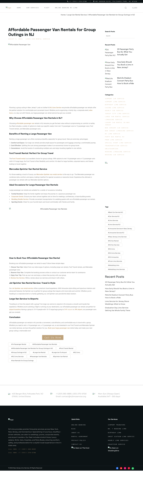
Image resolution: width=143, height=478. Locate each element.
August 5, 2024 (15, 39)
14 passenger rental (19, 344)
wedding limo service (117, 269)
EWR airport (68, 309)
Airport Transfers (116, 425)
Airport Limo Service (115, 101)
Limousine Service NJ (116, 233)
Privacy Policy (79, 440)
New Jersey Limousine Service (119, 130)
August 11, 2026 (125, 70)
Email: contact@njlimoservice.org (71, 396)
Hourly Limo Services (118, 440)
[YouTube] (121, 468)
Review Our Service (18, 278)
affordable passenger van (25, 123)
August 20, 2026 (125, 57)
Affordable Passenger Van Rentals (45, 344)
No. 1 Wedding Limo (117, 428)
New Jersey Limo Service (118, 237)
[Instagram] (125, 468)
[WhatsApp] (133, 468)
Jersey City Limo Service (117, 113)
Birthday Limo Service (116, 104)
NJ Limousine (114, 257)
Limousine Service (113, 119)
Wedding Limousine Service (118, 151)
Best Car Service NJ (116, 212)
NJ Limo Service (18, 356)
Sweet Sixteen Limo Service (121, 436)
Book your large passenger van (59, 328)
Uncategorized (111, 148)
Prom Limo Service (113, 140)
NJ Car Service (114, 245)
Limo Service (113, 220)
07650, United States (21, 396)
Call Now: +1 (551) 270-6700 (22, 452)
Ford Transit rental (18, 159)
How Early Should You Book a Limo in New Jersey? (125, 64)
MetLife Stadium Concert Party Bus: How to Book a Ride (125, 80)
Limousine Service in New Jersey (120, 228)
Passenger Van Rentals (39, 356)
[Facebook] (117, 468)
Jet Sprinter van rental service (22, 288)
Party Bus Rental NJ (115, 137)
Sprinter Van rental (61, 356)
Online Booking (79, 425)
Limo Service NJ (114, 224)
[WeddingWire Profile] (117, 449)
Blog (74, 428)
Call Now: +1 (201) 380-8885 (22, 449)
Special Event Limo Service (118, 143)
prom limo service (115, 261)
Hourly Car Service (114, 110)
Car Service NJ (114, 216)
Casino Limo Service (115, 107)
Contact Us (77, 444)
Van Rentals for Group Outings (23, 360)
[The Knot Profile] (81, 448)
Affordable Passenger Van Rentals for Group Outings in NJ (32, 348)
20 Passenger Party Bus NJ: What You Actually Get (125, 52)
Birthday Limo (114, 432)
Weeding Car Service (115, 154)
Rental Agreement (80, 436)
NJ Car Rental (114, 241)
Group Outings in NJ (19, 352)
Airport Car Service (115, 98)
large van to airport (60, 352)
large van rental (39, 352)
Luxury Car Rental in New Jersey (117, 124)
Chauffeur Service (116, 444)
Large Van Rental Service (77, 15)
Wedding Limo (114, 265)
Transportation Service (116, 145)
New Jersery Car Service (117, 128)
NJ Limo (77, 352)
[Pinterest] (129, 468)
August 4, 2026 (124, 86)
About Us (76, 432)
